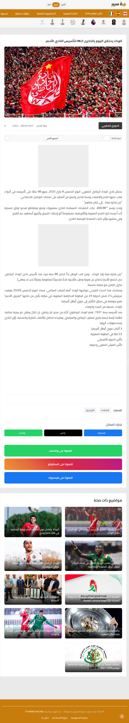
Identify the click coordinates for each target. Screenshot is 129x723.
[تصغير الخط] (107, 138)
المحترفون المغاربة (46, 13)
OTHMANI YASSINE (34, 711)
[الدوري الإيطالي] (111, 13)
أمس (63, 4)
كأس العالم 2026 (93, 13)
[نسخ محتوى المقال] (7, 138)
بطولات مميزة (22, 13)
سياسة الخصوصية (79, 718)
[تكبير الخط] (100, 138)
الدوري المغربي (110, 126)
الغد (49, 4)
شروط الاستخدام (60, 718)
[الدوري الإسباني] (118, 13)
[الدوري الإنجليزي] (125, 13)
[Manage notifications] (122, 716)
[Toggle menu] (6, 4)
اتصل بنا (45, 718)
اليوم (56, 4)
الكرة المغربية (70, 13)
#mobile (105, 410)
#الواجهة (90, 410)
